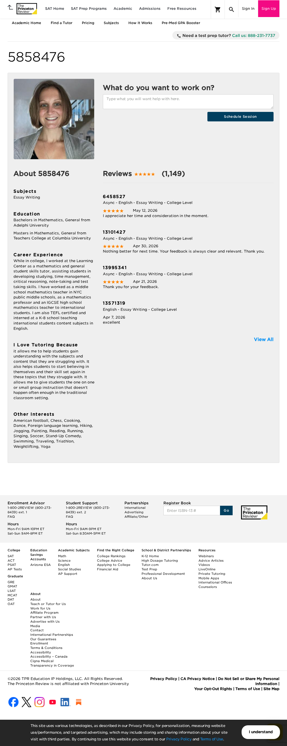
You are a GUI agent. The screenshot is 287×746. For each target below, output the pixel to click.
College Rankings (111, 556)
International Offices (215, 582)
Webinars (206, 556)
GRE (11, 582)
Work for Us (40, 608)
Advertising (134, 512)
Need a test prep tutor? (228, 35)
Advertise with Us (45, 621)
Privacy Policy (178, 739)
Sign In (248, 8)
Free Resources (181, 8)
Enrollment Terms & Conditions (46, 645)
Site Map (271, 689)
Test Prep (149, 569)
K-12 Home (150, 556)
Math (62, 556)
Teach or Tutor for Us (48, 604)
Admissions (150, 8)
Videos (204, 565)
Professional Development (163, 574)
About (35, 599)
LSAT (12, 591)
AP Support (67, 574)
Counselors (207, 587)
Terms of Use (211, 739)
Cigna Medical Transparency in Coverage (52, 663)
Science (64, 561)
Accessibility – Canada (49, 656)
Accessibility (40, 652)
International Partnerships (51, 635)
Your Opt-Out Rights (213, 689)
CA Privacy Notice (197, 679)
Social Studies (69, 569)
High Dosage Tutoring (160, 561)
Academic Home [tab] (26, 23)
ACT (11, 561)
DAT (11, 599)
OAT (11, 604)
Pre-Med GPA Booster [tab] (181, 23)
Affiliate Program (44, 613)
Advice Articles (211, 561)
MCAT (12, 595)
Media (35, 626)
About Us (149, 578)
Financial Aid (107, 569)
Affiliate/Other (136, 517)
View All (264, 339)
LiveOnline (207, 569)
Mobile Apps (208, 578)
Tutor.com (150, 565)
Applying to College (113, 565)
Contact (37, 630)
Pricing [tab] (88, 23)
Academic (123, 8)
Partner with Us (43, 617)
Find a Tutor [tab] (61, 23)
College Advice (109, 561)
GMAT (12, 586)
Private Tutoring (211, 574)
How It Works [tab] (140, 23)
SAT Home (54, 8)
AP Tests (15, 569)
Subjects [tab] (111, 23)
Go (226, 510)
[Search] (231, 9)
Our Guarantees (43, 639)
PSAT (12, 565)
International (134, 508)
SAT (11, 556)
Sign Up (268, 8)
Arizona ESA (40, 565)
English (64, 565)
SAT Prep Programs (89, 8)
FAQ (11, 517)
